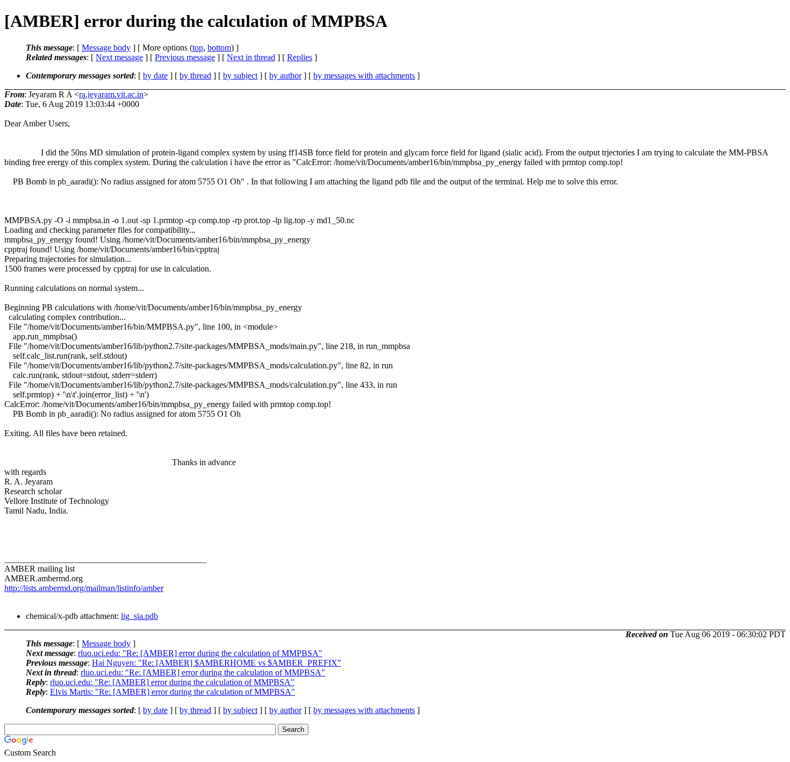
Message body (106, 47)
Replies (299, 57)
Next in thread (251, 57)
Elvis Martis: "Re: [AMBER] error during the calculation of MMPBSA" (172, 691)
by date (155, 75)
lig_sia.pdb (139, 616)
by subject (240, 75)
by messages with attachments (364, 75)
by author (285, 75)
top (197, 47)
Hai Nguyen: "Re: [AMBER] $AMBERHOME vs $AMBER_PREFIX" (216, 662)
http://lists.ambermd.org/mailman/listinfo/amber (83, 588)
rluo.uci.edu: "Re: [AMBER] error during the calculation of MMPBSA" (200, 653)
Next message (119, 57)
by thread (195, 75)
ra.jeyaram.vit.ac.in (111, 94)
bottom (219, 47)
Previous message (185, 57)
